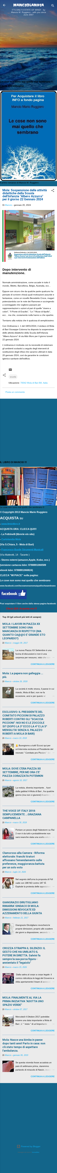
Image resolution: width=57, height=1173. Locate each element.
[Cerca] (53, 6)
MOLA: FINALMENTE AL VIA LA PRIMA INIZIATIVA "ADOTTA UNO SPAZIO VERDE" (23, 1001)
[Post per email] (10, 370)
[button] (53, 191)
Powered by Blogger (30, 1146)
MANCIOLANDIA (28, 5)
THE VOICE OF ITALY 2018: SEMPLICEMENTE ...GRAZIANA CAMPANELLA (21, 814)
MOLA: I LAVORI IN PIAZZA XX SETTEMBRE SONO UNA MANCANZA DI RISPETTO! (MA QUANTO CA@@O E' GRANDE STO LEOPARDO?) (23, 631)
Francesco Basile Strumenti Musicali (22, 549)
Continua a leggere (43, 664)
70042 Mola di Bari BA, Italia (34, 383)
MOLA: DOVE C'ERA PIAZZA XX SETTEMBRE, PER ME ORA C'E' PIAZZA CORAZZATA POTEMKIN (22, 772)
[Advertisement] (28, 49)
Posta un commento (15, 392)
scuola (13, 377)
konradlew (35, 1152)
